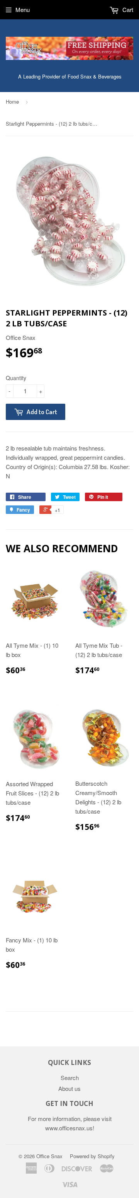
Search (70, 1077)
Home (12, 101)
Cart (127, 9)
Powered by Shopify (92, 1156)
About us (69, 1088)
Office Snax (49, 1156)
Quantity (16, 378)
